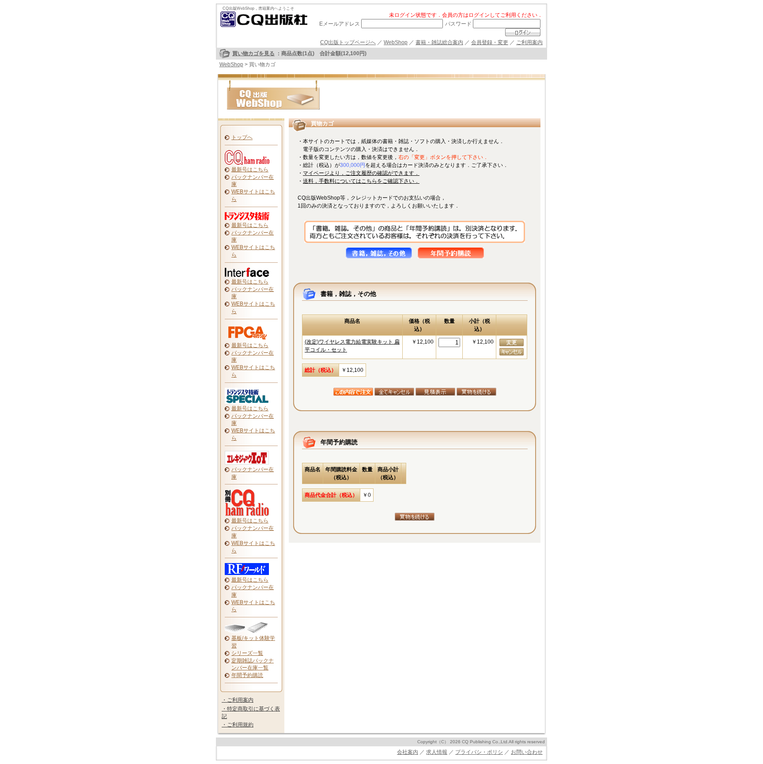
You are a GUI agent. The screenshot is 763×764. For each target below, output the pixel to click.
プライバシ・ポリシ (479, 752)
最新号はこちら (249, 169)
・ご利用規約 (237, 725)
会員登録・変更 (489, 42)
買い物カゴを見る (253, 53)
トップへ (242, 137)
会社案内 (407, 752)
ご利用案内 (529, 42)
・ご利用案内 (237, 700)
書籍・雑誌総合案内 (439, 42)
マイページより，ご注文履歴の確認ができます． (361, 173)
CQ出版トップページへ (348, 42)
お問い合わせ (527, 752)
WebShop (396, 42)
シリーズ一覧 (247, 653)
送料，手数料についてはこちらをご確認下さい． (361, 181)
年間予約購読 (247, 675)
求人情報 (436, 752)
